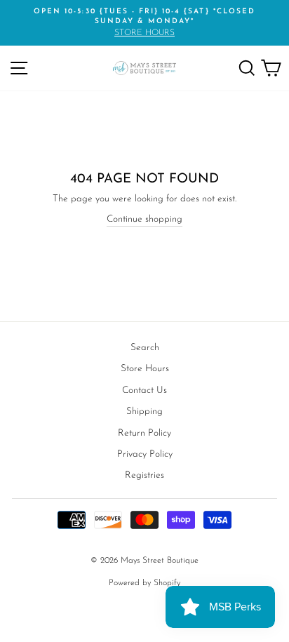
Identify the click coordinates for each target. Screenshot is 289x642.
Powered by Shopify (144, 583)
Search (144, 347)
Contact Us (144, 390)
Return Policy (144, 433)
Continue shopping (144, 219)
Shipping (144, 411)
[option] (144, 23)
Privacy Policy (145, 454)
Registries (144, 475)
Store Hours (145, 368)
